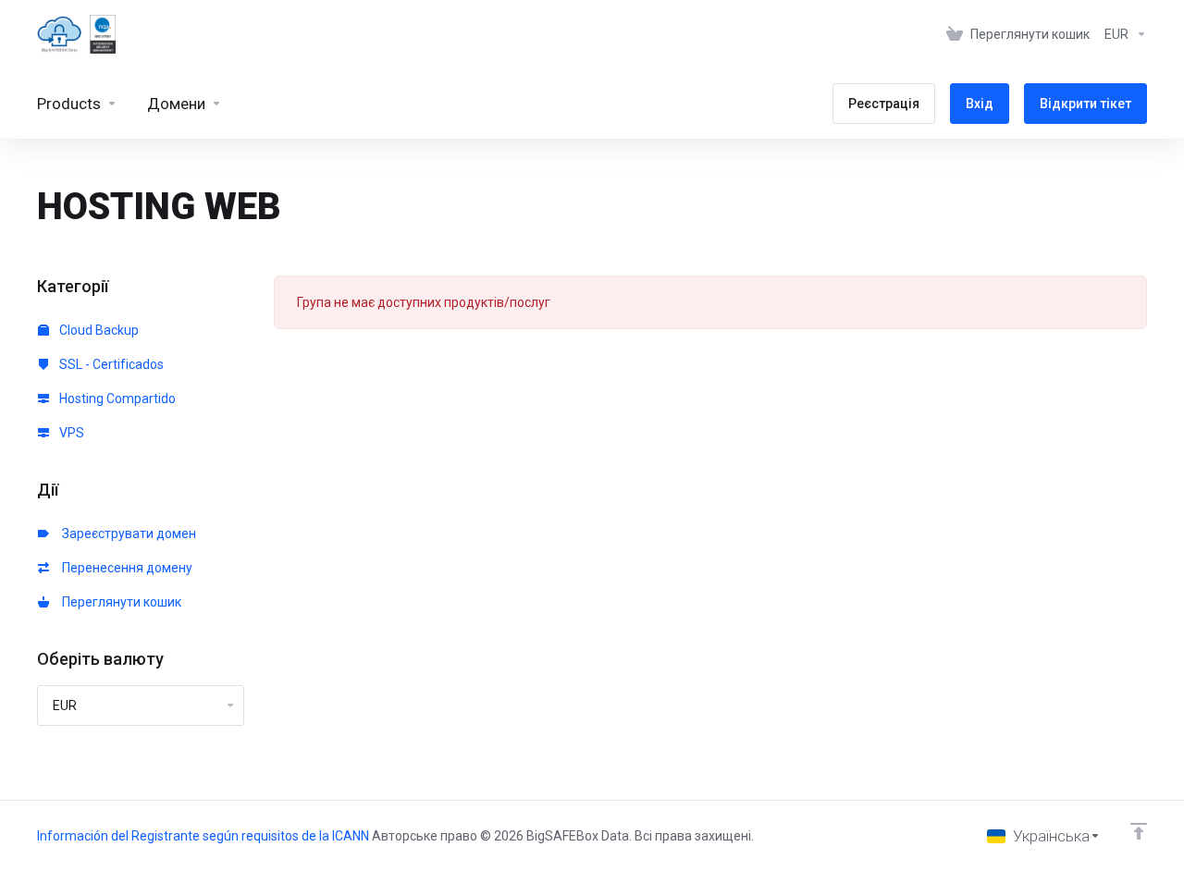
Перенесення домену (124, 567)
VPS (70, 432)
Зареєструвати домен (126, 533)
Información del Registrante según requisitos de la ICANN (204, 835)
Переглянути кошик (118, 602)
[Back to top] (1139, 831)
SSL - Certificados (110, 364)
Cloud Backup (97, 330)
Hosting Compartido (116, 398)
